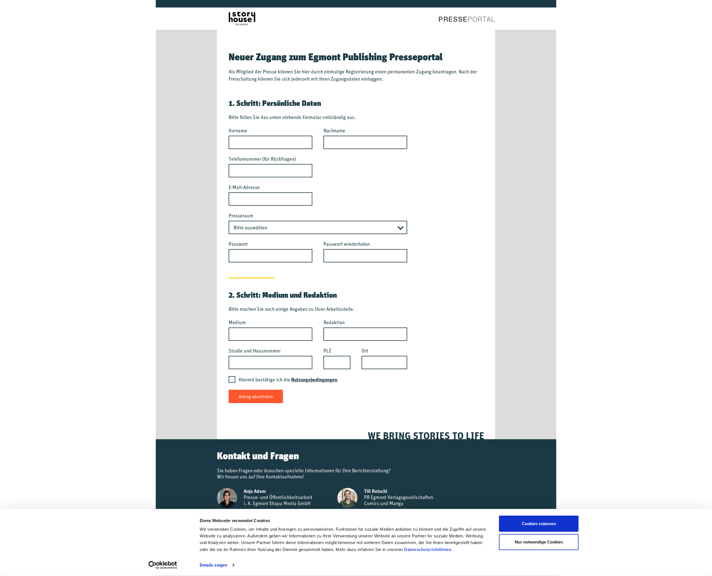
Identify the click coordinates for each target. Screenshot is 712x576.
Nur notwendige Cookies (539, 541)
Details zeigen (213, 565)
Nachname (334, 130)
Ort (365, 350)
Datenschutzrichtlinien (427, 549)
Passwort (238, 244)
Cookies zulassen (539, 523)
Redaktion (334, 322)
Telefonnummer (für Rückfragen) (262, 159)
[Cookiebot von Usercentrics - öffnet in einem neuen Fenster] (163, 565)
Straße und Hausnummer (255, 350)
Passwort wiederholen (346, 244)
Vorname (238, 130)
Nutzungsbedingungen (314, 379)
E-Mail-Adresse (244, 187)
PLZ (327, 350)
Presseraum (241, 215)
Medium (237, 322)
